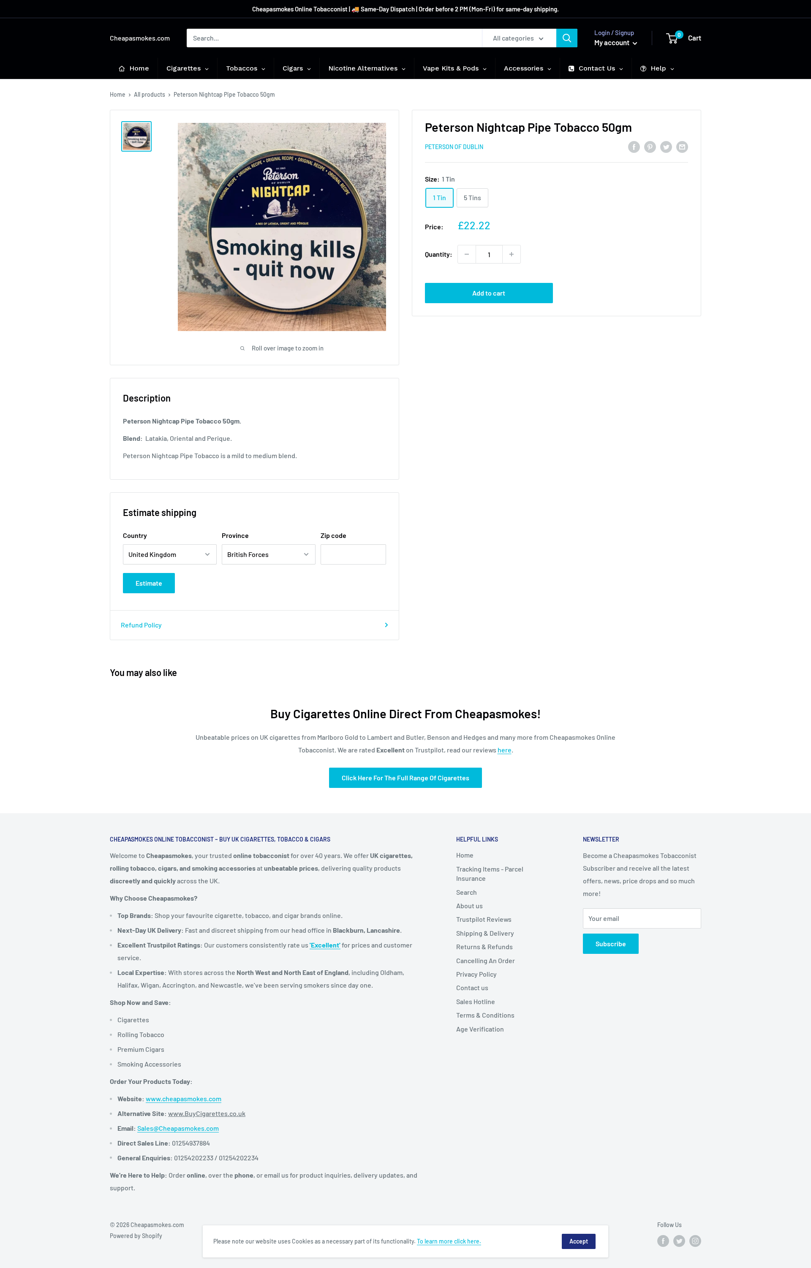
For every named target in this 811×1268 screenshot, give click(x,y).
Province (235, 535)
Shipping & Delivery (485, 933)
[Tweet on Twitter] (666, 146)
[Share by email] (682, 146)
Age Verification (480, 1029)
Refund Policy (141, 625)
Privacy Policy (476, 974)
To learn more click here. (449, 1241)
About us (469, 905)
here (505, 750)
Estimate (149, 583)
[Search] (566, 38)
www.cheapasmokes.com (183, 1098)
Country (135, 535)
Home (117, 94)
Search (466, 892)
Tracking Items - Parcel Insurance (489, 873)
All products (149, 94)
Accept (578, 1241)
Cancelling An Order (485, 960)
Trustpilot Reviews (484, 919)
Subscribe (611, 943)
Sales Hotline (475, 1001)
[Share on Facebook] (634, 146)
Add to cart (488, 293)
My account (612, 42)
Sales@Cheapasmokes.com (178, 1128)
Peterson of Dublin (454, 147)
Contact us (472, 987)
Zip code (333, 535)
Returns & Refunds (484, 946)
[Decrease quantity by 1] (467, 254)
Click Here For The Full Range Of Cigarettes (405, 778)
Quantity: (438, 254)
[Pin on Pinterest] (650, 146)
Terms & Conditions (485, 1015)
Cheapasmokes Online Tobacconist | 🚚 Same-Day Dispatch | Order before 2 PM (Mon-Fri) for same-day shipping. (405, 9)
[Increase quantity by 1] (511, 254)
